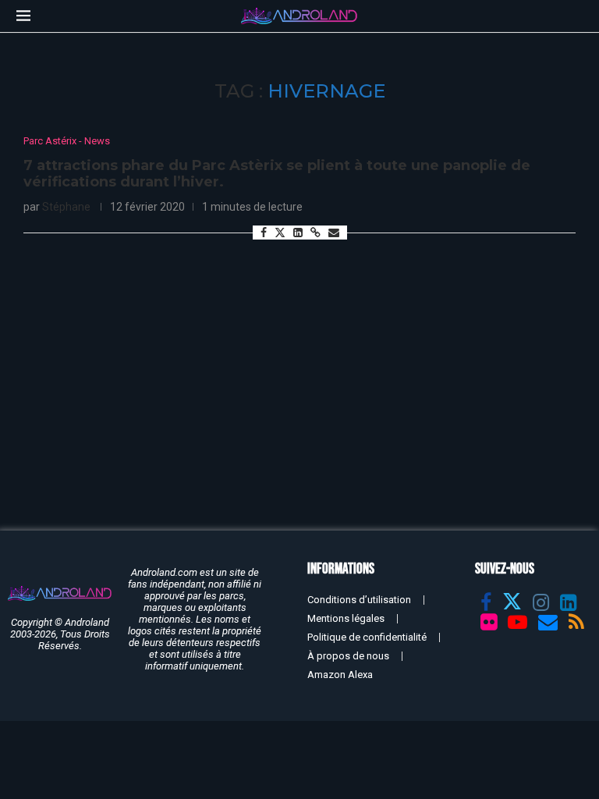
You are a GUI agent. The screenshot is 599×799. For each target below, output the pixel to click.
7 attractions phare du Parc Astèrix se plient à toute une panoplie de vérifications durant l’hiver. (276, 174)
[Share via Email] (333, 232)
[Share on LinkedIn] (298, 232)
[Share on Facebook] (264, 232)
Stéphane (66, 207)
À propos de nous (348, 656)
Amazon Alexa (340, 674)
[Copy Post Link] (315, 232)
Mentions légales (346, 618)
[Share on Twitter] (280, 232)
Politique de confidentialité (367, 637)
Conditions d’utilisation (359, 599)
